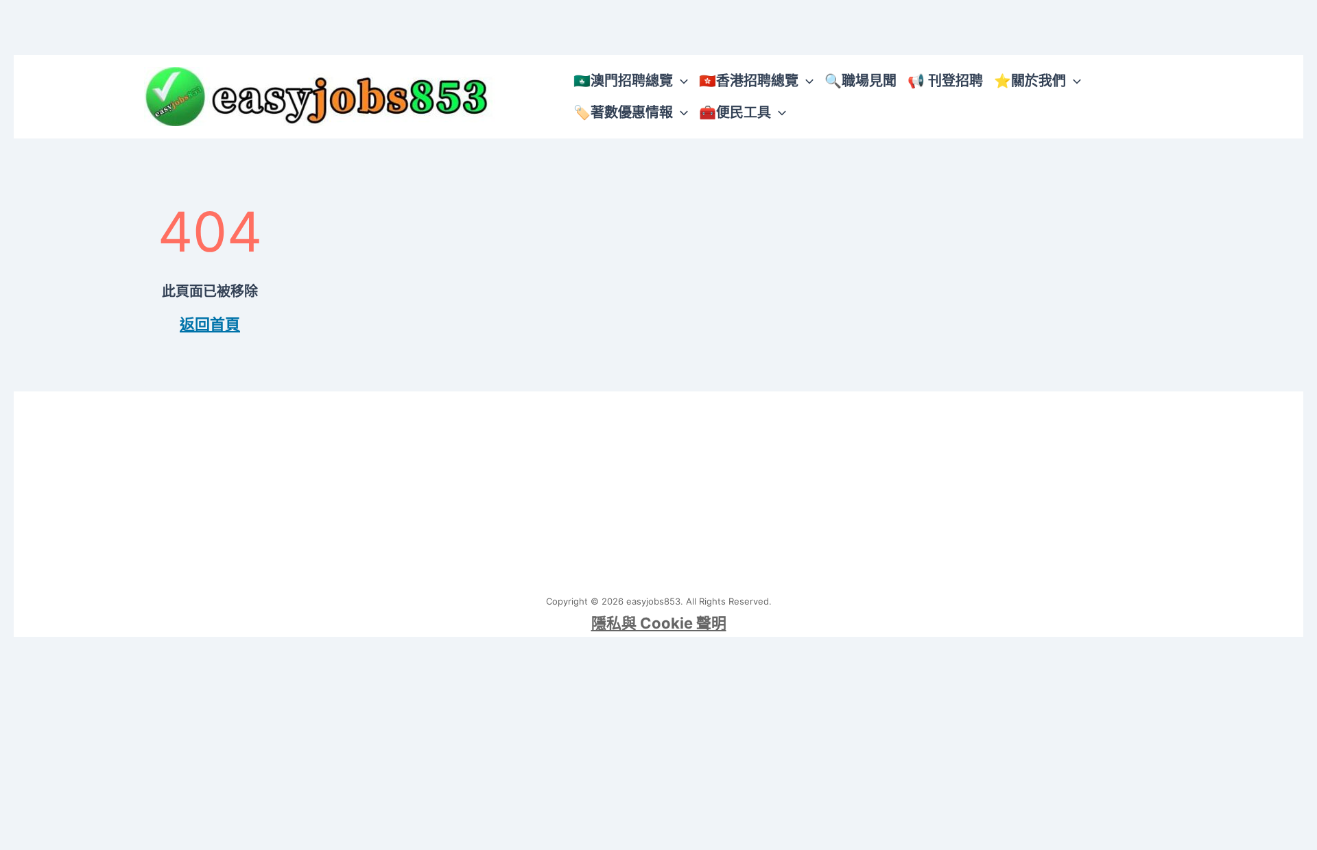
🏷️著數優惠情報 (623, 112)
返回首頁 (210, 324)
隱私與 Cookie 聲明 (658, 623)
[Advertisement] (658, 487)
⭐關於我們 (1030, 81)
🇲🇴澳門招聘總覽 (623, 81)
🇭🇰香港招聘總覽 (748, 81)
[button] (680, 81)
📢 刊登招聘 (945, 81)
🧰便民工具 (735, 112)
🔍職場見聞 (860, 81)
